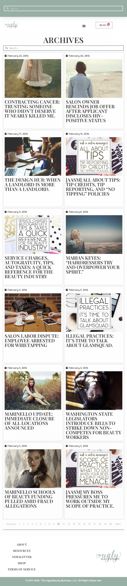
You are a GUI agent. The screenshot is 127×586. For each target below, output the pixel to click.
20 (110, 523)
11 (64, 523)
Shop (22, 563)
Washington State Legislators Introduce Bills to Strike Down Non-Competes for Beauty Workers (93, 425)
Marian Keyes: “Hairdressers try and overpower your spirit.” (93, 265)
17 (95, 523)
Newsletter (22, 557)
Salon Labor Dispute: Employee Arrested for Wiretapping (32, 340)
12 (69, 523)
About (22, 544)
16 (89, 523)
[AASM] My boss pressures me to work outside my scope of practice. (90, 499)
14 (79, 523)
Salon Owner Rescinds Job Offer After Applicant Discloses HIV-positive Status (90, 111)
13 (74, 523)
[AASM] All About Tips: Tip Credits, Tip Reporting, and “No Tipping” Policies (93, 187)
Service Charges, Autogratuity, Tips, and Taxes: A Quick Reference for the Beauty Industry (29, 267)
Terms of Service (22, 569)
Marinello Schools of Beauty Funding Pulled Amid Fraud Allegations (30, 499)
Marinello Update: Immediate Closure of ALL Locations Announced (29, 421)
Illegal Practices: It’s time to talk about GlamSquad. (90, 340)
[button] (83, 25)
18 (100, 523)
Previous (11, 523)
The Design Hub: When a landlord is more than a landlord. (33, 184)
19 (105, 523)
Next (117, 523)
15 (84, 523)
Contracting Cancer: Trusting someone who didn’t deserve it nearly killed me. (32, 109)
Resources (21, 551)
